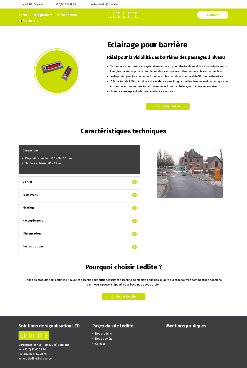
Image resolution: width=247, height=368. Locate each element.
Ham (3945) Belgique (32, 4)
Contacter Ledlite (168, 106)
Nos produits (43, 15)
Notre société (67, 15)
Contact (213, 15)
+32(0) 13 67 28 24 (66, 4)
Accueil (24, 15)
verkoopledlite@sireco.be (104, 4)
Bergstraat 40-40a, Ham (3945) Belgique (44, 344)
